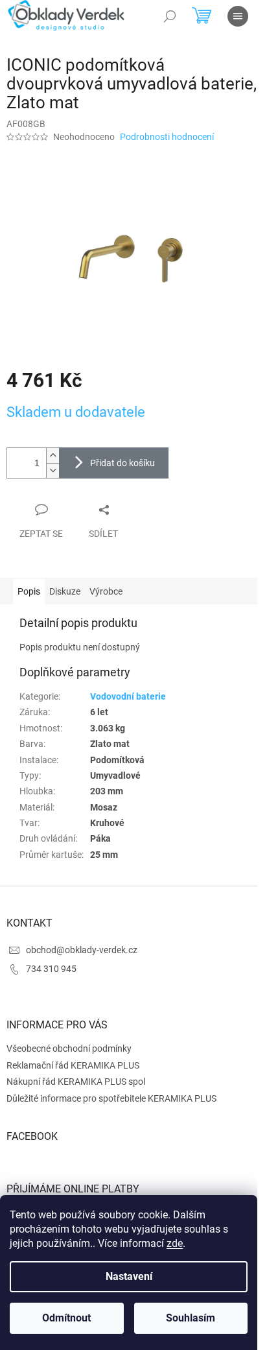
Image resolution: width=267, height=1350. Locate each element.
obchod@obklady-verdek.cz (81, 950)
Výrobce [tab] (105, 591)
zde (175, 1243)
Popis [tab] (28, 591)
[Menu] (238, 16)
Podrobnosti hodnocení (167, 137)
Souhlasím (190, 1318)
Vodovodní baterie (128, 696)
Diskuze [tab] (64, 591)
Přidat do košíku (122, 463)
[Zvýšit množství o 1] (52, 455)
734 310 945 (51, 969)
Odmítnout (66, 1318)
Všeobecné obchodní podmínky (69, 1048)
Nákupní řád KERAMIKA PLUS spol (75, 1081)
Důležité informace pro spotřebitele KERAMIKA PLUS (111, 1098)
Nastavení (129, 1276)
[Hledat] (170, 16)
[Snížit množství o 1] (52, 470)
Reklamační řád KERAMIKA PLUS (72, 1065)
